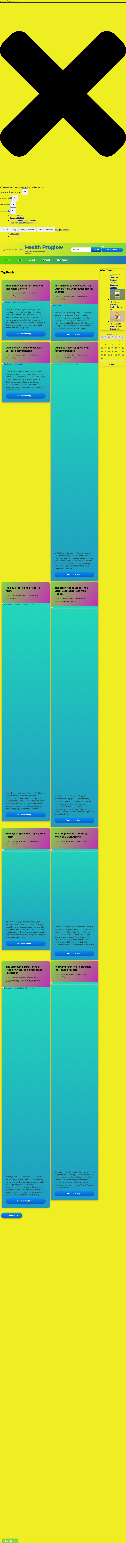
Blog (20, 260)
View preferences (27, 230)
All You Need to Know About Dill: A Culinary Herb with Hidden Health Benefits (74, 288)
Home (7, 260)
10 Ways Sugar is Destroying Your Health (25, 835)
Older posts (13, 1215)
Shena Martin (33, 293)
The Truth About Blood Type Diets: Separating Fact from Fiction (71, 590)
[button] (63, 94)
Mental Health (31, 982)
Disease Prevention (20, 980)
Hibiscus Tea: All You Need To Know (23, 589)
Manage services (17, 218)
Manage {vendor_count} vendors (23, 220)
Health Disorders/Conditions (15, 982)
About (32, 260)
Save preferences (46, 230)
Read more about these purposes (23, 223)
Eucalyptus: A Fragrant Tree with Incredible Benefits (25, 287)
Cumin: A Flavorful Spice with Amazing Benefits (72, 349)
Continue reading (31, 334)
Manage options (16, 215)
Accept (5, 230)
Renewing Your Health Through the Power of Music (73, 968)
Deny (14, 230)
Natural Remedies (81, 358)
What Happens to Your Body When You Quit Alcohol (71, 835)
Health (15, 844)
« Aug (111, 364)
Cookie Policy (15, 234)
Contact (46, 260)
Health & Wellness (68, 358)
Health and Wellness (69, 601)
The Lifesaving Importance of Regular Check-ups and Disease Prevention (24, 969)
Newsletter (62, 260)
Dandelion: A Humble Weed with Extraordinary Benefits (24, 349)
